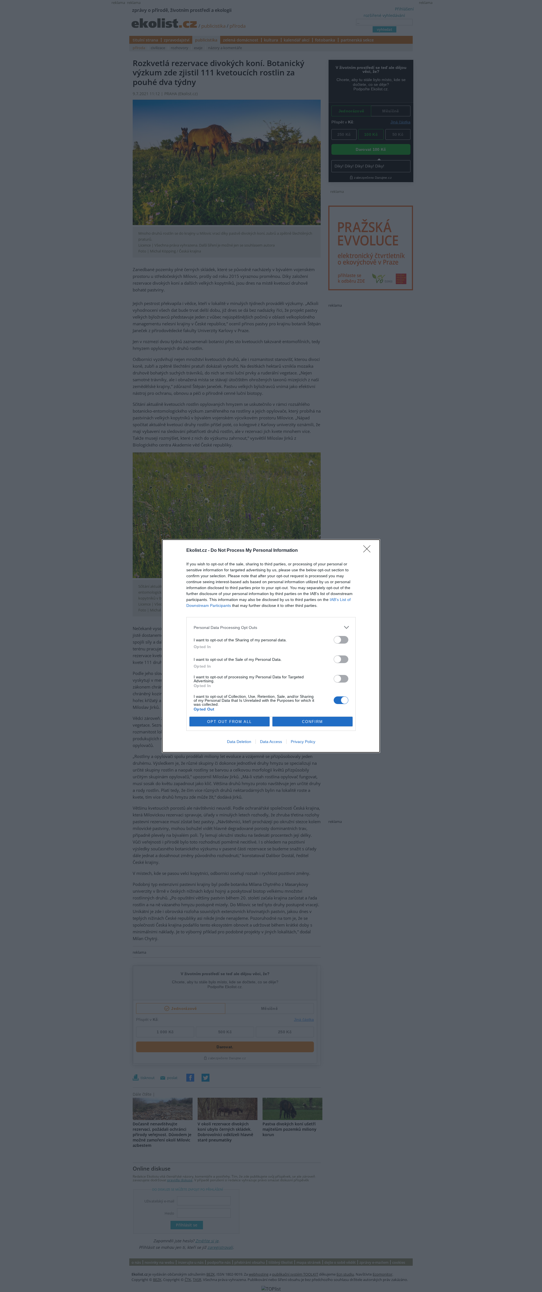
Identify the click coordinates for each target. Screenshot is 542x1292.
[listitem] (271, 627)
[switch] (341, 640)
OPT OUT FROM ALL (229, 722)
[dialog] (271, 646)
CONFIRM (312, 722)
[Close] (368, 550)
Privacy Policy (303, 741)
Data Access (271, 741)
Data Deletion (239, 741)
